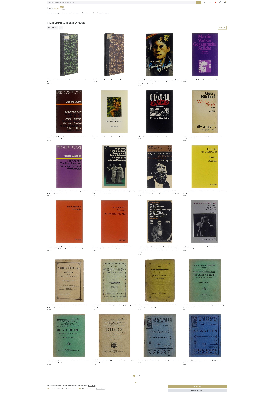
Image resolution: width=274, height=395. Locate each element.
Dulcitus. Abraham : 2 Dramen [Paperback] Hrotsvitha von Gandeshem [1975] (204, 192)
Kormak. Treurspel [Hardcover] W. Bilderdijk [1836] (108, 79)
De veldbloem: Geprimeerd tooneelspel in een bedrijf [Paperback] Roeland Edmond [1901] (67, 361)
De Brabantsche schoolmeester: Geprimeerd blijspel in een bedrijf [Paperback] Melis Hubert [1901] (203, 306)
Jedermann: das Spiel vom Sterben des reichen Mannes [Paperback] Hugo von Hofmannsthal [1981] (114, 192)
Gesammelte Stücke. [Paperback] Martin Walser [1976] (200, 79)
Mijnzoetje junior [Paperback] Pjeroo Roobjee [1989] (154, 136)
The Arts (64, 13)
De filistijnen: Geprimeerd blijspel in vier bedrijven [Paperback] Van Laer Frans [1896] (113, 361)
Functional (91, 389)
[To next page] (144, 376)
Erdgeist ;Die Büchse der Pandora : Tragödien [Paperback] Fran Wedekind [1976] (202, 247)
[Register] (210, 2)
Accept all (197, 386)
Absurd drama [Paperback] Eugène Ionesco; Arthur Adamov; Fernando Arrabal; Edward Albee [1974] (69, 137)
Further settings (100, 389)
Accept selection (197, 390)
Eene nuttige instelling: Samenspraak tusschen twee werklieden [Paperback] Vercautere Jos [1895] (67, 306)
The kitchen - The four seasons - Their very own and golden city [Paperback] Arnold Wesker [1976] (67, 192)
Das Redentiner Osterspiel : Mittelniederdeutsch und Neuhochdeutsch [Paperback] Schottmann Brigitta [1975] (65, 247)
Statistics (61, 389)
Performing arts (74, 13)
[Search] (198, 2)
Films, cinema (85, 13)
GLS (82, 389)
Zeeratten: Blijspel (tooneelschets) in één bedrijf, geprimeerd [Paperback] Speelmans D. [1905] (202, 361)
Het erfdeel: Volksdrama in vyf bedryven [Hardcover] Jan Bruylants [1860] (68, 80)
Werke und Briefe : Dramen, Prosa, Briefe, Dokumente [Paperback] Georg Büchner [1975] (203, 137)
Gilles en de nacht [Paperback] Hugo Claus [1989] (108, 136)
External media (72, 389)
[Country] (215, 2)
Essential (52, 389)
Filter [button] (223, 27)
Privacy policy (91, 385)
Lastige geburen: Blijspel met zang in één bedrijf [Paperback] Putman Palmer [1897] (114, 306)
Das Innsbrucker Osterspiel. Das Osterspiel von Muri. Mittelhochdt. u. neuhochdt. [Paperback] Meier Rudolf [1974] (114, 247)
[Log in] (204, 2)
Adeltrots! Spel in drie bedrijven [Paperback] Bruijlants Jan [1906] (158, 360)
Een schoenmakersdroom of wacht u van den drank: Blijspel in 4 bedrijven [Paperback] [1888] (158, 306)
